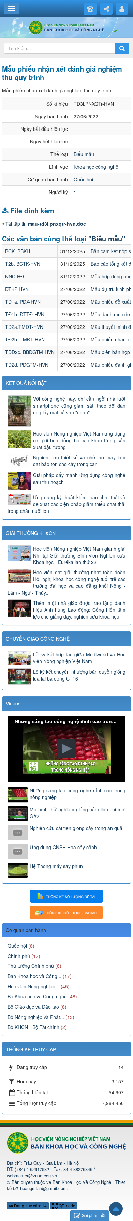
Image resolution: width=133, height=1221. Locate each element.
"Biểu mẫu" (106, 238)
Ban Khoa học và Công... (34, 976)
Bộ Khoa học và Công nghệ (37, 996)
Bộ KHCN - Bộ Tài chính (33, 1027)
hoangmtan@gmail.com (43, 1188)
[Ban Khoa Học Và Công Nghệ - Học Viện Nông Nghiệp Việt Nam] (66, 27)
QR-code (66, 1205)
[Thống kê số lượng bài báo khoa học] (66, 912)
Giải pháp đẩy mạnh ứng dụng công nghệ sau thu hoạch (79, 478)
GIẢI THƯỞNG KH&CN (31, 533)
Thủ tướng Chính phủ (31, 965)
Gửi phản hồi (93, 1215)
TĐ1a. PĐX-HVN (23, 301)
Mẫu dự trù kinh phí (112, 289)
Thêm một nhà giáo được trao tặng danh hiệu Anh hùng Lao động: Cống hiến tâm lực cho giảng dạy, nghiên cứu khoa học (79, 609)
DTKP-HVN (17, 289)
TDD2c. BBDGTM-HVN (30, 352)
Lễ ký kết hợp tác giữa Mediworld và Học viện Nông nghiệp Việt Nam (79, 658)
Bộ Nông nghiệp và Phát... (36, 1016)
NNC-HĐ (14, 276)
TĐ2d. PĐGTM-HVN (26, 364)
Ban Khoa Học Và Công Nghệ (82, 1182)
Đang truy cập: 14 (30, 1205)
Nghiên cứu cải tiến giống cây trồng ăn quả (76, 828)
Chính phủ (19, 955)
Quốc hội (83, 179)
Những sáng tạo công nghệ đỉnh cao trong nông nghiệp (77, 793)
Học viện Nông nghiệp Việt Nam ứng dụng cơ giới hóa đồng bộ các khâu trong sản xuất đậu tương (79, 440)
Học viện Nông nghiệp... (33, 986)
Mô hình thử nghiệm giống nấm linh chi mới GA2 (77, 813)
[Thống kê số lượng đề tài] (66, 895)
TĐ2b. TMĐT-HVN (25, 339)
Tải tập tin (45, 223)
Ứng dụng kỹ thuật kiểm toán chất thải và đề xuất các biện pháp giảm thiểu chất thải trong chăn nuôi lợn (66, 504)
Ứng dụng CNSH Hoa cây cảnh (63, 847)
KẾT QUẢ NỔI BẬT (26, 383)
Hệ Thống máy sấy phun (56, 866)
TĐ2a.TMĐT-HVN (24, 326)
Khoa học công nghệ (96, 166)
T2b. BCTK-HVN (22, 263)
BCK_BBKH (17, 251)
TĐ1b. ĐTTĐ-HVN (24, 314)
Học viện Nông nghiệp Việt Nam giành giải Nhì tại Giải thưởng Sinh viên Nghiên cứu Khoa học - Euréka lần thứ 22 (79, 555)
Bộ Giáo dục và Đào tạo (33, 1006)
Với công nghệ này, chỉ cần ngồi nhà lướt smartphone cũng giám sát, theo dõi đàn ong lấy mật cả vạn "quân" (79, 405)
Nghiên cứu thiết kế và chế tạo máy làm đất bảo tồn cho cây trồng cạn (79, 461)
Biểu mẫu (84, 154)
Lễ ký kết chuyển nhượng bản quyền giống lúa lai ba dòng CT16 (79, 675)
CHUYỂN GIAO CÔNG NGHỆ (38, 638)
